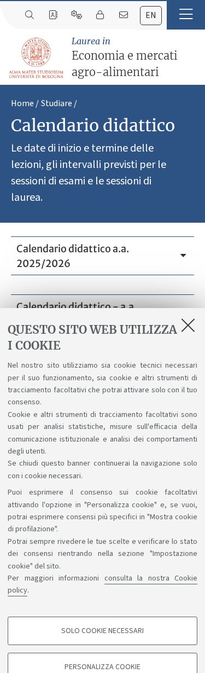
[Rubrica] (53, 15)
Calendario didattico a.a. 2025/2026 (72, 256)
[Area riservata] (100, 15)
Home (22, 103)
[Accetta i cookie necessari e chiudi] (188, 325)
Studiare (56, 103)
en (150, 15)
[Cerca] (29, 15)
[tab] (151, 15)
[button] (186, 15)
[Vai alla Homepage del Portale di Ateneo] (36, 58)
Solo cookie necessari (102, 630)
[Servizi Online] (76, 15)
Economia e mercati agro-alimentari (124, 57)
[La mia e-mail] (123, 15)
